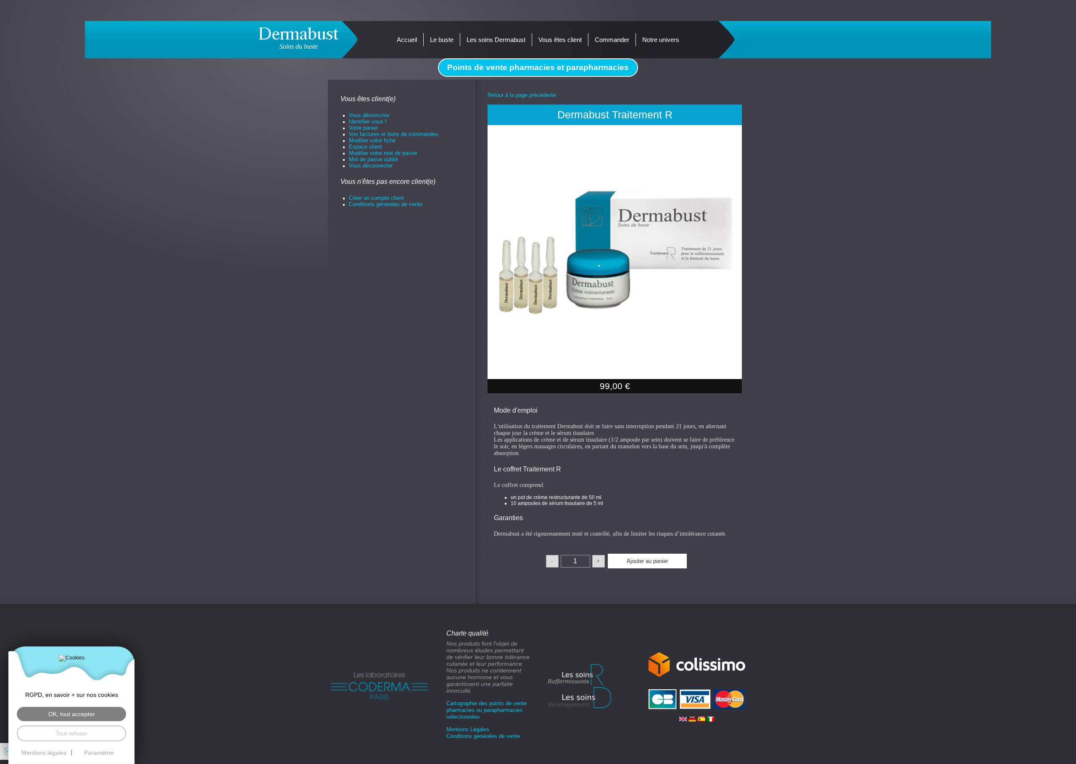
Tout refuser (71, 733)
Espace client (365, 147)
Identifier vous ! (368, 121)
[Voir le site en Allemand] (693, 718)
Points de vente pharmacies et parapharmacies (538, 67)
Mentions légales (43, 753)
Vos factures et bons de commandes (393, 134)
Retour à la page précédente (522, 95)
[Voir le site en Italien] (711, 718)
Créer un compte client (376, 198)
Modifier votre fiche (372, 140)
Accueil (407, 39)
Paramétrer (99, 753)
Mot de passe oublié (373, 159)
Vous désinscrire (369, 115)
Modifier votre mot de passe (383, 153)
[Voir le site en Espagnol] (702, 718)
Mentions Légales (467, 729)
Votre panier (363, 128)
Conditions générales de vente (385, 204)
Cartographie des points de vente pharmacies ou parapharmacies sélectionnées (486, 710)
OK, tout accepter (71, 714)
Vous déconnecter (371, 165)
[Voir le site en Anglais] (683, 718)
